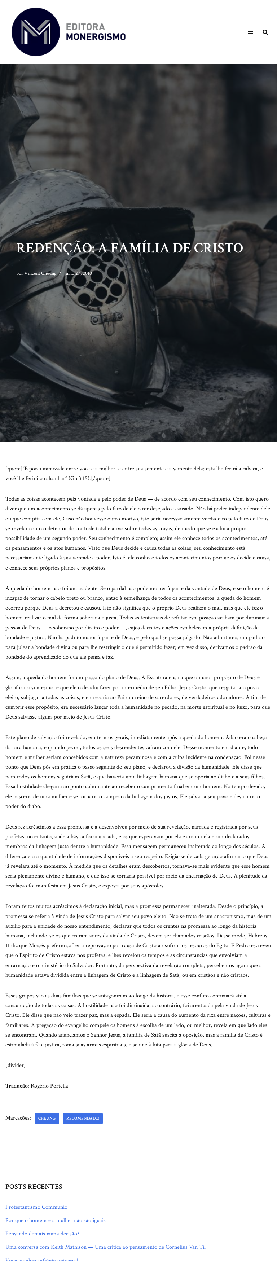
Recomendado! (82, 1118)
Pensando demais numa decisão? (42, 1234)
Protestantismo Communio (36, 1207)
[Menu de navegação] (250, 32)
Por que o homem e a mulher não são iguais (55, 1220)
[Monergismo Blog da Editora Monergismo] (68, 32)
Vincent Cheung (40, 273)
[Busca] (265, 32)
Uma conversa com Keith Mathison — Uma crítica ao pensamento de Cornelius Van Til (105, 1247)
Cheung (47, 1118)
